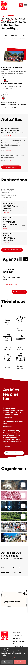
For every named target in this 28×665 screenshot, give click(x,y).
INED (14, 39)
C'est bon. (20, 662)
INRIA (22, 35)
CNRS (5, 35)
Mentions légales (18, 646)
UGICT (15, 572)
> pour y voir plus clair (9, 107)
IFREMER (22, 39)
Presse (15, 644)
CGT (2, 568)
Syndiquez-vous (18, 636)
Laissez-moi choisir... (8, 658)
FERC (15, 568)
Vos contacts (17, 638)
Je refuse (7, 662)
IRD (5, 39)
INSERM (14, 35)
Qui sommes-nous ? (19, 641)
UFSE (3, 572)
